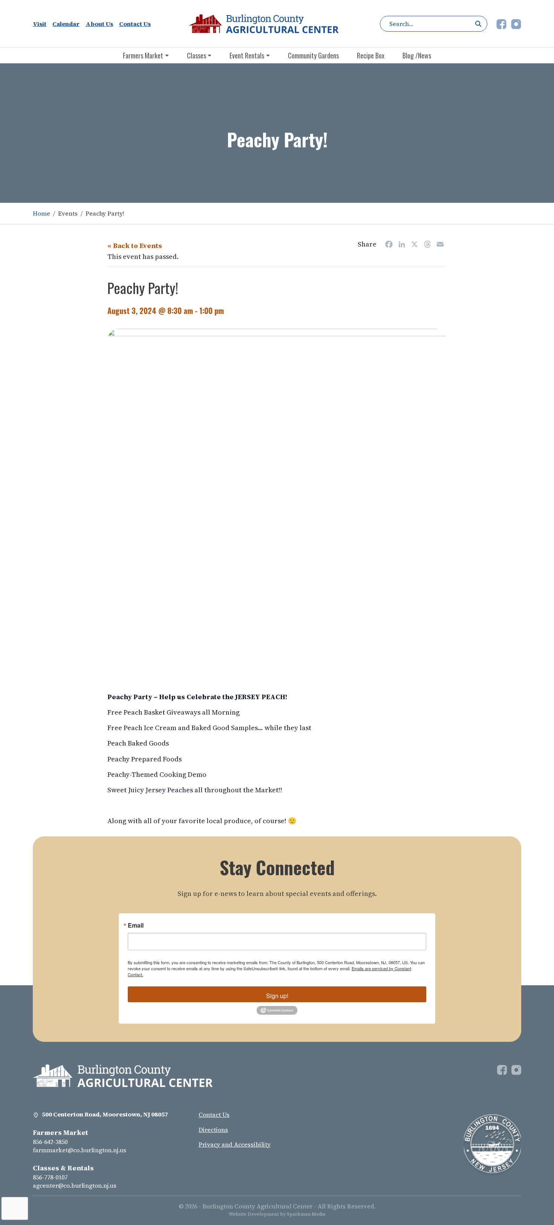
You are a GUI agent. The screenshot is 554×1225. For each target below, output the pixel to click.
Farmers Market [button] (143, 55)
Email (136, 925)
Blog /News (416, 55)
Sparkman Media (306, 1214)
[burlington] (123, 1075)
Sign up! (277, 995)
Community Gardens (313, 55)
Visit (39, 24)
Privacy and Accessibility (235, 1144)
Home (41, 213)
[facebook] (502, 23)
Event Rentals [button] (247, 55)
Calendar (66, 24)
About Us (99, 24)
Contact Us (135, 24)
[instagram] (516, 23)
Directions (213, 1129)
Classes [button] (196, 55)
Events (68, 213)
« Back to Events (134, 245)
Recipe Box (370, 55)
